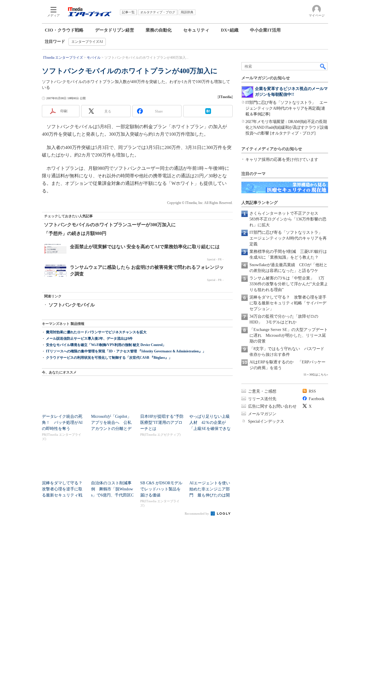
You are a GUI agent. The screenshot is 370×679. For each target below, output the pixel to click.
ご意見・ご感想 (262, 391)
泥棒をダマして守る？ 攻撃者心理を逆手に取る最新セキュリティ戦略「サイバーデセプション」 (287, 303)
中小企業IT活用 (265, 30)
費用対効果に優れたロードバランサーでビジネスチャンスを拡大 (96, 332)
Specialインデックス (266, 421)
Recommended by (197, 513)
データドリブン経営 (114, 30)
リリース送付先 (262, 399)
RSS (312, 391)
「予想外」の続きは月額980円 (75, 233)
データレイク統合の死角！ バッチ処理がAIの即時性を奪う (62, 422)
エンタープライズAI (87, 42)
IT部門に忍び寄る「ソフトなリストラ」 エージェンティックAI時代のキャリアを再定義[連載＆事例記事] (286, 108)
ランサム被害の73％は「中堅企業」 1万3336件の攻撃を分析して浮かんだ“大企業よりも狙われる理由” (288, 284)
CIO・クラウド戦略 (64, 30)
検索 (323, 66)
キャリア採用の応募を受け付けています (281, 159)
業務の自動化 (159, 30)
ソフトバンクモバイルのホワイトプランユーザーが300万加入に (110, 224)
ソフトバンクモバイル (72, 304)
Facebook (316, 399)
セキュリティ (196, 30)
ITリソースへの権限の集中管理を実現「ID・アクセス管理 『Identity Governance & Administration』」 (126, 351)
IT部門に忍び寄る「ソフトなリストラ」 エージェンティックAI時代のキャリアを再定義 (288, 238)
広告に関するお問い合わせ (272, 406)
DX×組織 (229, 30)
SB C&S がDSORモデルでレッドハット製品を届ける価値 (161, 489)
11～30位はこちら (315, 374)
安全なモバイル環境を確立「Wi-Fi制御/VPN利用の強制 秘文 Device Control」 (106, 345)
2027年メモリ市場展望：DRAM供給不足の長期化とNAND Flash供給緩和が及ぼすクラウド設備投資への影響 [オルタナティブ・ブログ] (286, 127)
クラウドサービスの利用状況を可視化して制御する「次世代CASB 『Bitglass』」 (109, 358)
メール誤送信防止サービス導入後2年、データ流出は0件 (89, 338)
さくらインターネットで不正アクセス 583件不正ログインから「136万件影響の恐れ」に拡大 (287, 219)
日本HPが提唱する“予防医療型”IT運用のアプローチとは (162, 422)
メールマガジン (262, 414)
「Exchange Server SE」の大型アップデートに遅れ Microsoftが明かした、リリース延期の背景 (288, 335)
